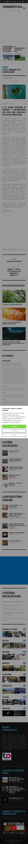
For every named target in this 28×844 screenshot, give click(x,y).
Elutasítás (14, 435)
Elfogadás (14, 426)
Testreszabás (14, 430)
